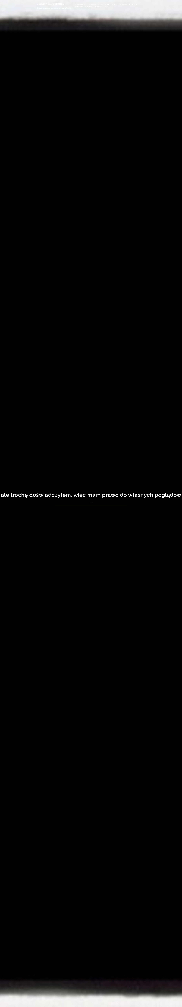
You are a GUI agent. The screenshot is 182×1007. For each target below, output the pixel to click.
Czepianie (92, 4)
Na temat (115, 4)
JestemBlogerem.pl (51, 3)
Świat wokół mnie (81, 4)
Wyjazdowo (98, 6)
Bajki (106, 6)
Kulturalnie (88, 6)
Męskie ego (79, 6)
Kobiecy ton (133, 4)
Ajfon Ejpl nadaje (103, 4)
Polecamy (123, 4)
